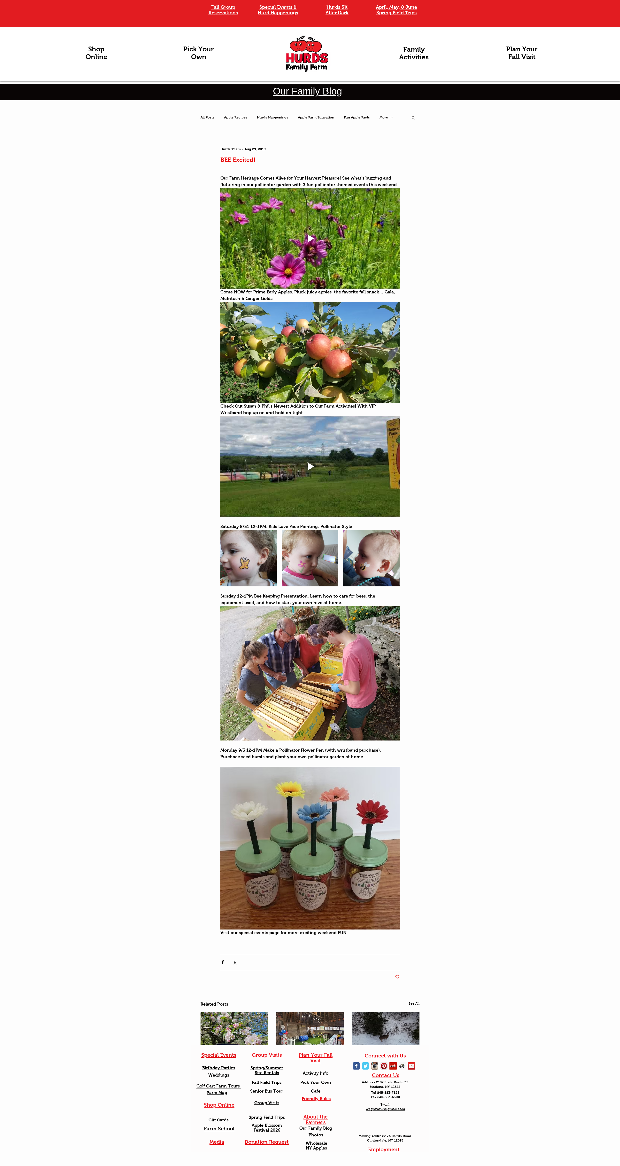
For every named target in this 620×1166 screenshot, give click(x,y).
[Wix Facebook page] (356, 1066)
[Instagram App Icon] (374, 1066)
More (384, 117)
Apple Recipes (235, 117)
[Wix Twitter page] (365, 1066)
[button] (413, 117)
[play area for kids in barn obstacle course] (310, 1031)
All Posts (207, 117)
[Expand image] (248, 558)
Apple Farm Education (316, 117)
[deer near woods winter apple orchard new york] (385, 1031)
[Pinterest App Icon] (384, 1066)
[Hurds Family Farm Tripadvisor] (402, 1066)
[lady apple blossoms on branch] (234, 1031)
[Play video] (310, 238)
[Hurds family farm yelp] (393, 1066)
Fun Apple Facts (357, 117)
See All (414, 1003)
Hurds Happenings (272, 117)
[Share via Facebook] (222, 962)
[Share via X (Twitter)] (234, 962)
